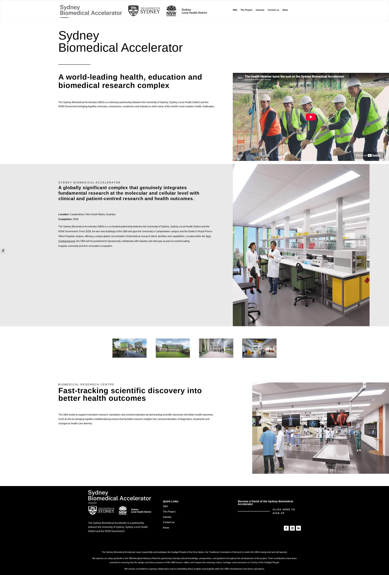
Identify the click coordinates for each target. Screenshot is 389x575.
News (285, 10)
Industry (260, 10)
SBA (235, 10)
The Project (246, 10)
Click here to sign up (284, 511)
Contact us (273, 10)
